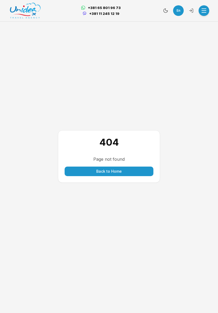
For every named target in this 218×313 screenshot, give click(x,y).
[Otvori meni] (204, 10)
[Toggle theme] (165, 10)
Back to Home (109, 171)
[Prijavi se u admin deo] (191, 10)
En (178, 10)
